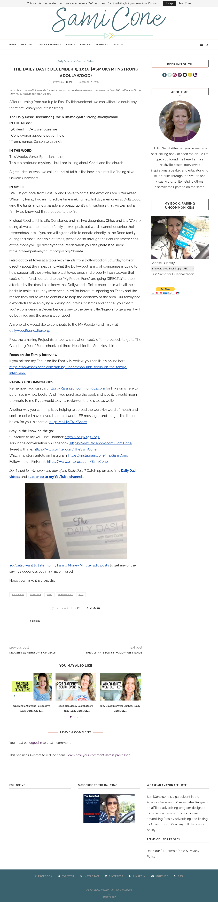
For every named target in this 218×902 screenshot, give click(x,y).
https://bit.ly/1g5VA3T (82, 437)
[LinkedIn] (180, 75)
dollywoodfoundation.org (29, 331)
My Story (27, 44)
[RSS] (195, 75)
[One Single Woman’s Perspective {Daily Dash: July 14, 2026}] (31, 687)
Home (12, 44)
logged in (35, 742)
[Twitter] (169, 75)
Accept (170, 3)
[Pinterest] (175, 75)
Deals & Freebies (48, 44)
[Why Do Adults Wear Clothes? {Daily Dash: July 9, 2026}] (120, 687)
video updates (65, 595)
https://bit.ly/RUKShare (68, 422)
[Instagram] (190, 75)
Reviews (101, 44)
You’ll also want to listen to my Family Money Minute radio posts (59, 565)
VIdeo (116, 44)
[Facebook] (164, 75)
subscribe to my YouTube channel (55, 477)
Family (84, 44)
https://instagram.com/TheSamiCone (97, 455)
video (49, 595)
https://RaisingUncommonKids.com (77, 388)
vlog (81, 595)
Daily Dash (63, 61)
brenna (69, 82)
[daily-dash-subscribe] (109, 808)
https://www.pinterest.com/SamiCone (77, 462)
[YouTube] (185, 75)
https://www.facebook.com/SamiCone (100, 443)
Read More (184, 3)
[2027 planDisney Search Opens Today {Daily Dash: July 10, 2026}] (76, 687)
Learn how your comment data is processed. (98, 755)
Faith (69, 44)
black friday (18, 595)
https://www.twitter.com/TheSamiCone (65, 449)
